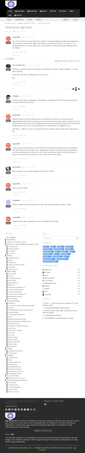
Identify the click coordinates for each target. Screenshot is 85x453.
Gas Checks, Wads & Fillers (16, 290)
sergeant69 (16, 37)
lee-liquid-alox (62, 259)
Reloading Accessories (14, 369)
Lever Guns (11, 335)
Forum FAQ (11, 253)
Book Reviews (12, 383)
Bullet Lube (11, 285)
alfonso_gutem (49, 278)
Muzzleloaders (12, 346)
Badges (38, 20)
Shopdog (15, 96)
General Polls (11, 240)
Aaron (46, 275)
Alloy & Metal (12, 280)
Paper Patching (12, 299)
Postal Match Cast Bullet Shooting (18, 326)
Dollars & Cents (12, 269)
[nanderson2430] (22, 409)
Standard (64, 61)
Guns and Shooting (13, 301)
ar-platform (65, 254)
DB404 (46, 289)
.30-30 (45, 246)
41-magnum (47, 249)
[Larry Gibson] (45, 404)
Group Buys (11, 267)
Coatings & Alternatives (15, 292)
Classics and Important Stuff (16, 265)
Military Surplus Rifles (14, 342)
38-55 (52, 246)
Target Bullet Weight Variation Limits (57, 308)
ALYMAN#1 (16, 200)
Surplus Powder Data (14, 362)
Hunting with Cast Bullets (15, 351)
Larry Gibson (48, 281)
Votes (78, 61)
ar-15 (56, 254)
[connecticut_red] (19, 409)
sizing (64, 251)
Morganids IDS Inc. (27, 448)
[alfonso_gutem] (6, 409)
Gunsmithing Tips (13, 312)
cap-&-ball (69, 249)
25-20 (57, 251)
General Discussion (13, 258)
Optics (10, 317)
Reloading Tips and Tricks (15, 371)
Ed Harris (47, 272)
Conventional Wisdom (14, 387)
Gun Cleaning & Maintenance (16, 314)
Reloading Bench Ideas (14, 373)
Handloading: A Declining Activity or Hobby (59, 318)
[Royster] (12, 409)
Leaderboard (19, 20)
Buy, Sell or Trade (12, 376)
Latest (9, 20)
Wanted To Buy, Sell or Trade (16, 378)
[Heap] (16, 409)
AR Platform (11, 303)
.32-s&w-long (58, 249)
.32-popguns (57, 256)
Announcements (13, 246)
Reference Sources (13, 392)
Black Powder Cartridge (15, 330)
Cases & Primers (13, 358)
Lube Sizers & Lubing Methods (17, 294)
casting (60, 246)
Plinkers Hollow (12, 344)
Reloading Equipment (14, 367)
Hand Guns (11, 333)
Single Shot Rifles (13, 337)
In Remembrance (13, 385)
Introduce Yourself (13, 249)
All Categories (11, 237)
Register (66, 20)
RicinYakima (16, 167)
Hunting (9, 348)
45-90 (72, 251)
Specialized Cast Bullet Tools (16, 287)
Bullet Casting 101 (13, 283)
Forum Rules (11, 251)
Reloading (10, 355)
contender (47, 254)
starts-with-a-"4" (48, 259)
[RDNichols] (9, 409)
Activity (29, 20)
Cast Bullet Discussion (14, 278)
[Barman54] (28, 409)
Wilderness (48, 270)
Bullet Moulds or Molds (15, 296)
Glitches (10, 260)
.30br (66, 256)
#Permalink (15, 52)
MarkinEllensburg (50, 283)
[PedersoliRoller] (31, 409)
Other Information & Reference (17, 380)
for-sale (69, 246)
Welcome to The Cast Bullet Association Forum (22, 244)
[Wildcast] (25, 409)
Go (77, 238)
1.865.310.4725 (42, 430)
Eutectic (47, 286)
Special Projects (12, 389)
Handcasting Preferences (53, 315)
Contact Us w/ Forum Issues (16, 242)
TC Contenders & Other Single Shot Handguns (21, 305)
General (9, 256)
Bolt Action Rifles (13, 339)
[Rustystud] (34, 409)
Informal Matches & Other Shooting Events (20, 310)
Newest (71, 61)
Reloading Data (12, 364)
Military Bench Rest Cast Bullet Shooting (19, 321)
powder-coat (48, 251)
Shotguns (10, 308)
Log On (75, 20)
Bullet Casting (11, 271)
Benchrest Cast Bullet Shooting (17, 319)
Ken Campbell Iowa (18, 65)
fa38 (45, 291)
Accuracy (10, 276)
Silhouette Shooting (13, 324)
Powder (10, 360)
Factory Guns (12, 328)
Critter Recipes (12, 353)
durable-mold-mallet (50, 261)
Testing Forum (12, 262)
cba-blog (46, 256)
